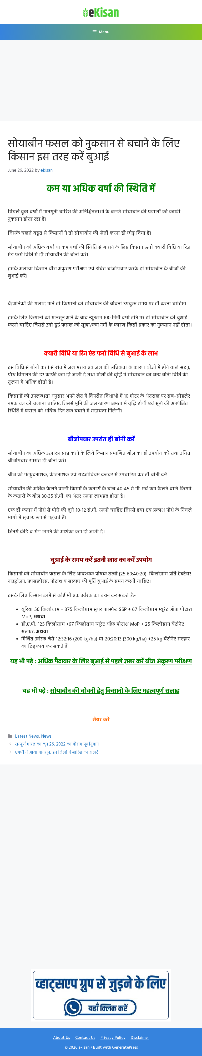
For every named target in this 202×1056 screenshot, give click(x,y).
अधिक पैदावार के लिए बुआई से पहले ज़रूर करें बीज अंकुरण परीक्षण (115, 662)
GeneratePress (125, 1047)
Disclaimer (140, 1038)
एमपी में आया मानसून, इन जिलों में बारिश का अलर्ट (56, 752)
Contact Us (85, 1038)
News (46, 736)
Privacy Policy (112, 1038)
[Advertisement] (101, 82)
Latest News (27, 736)
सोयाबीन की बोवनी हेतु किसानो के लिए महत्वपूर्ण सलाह (114, 691)
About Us (61, 1038)
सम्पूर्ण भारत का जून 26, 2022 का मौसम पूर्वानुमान (57, 744)
